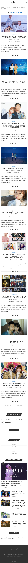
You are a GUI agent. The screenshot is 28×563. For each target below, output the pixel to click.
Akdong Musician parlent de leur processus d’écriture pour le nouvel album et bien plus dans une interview (14, 126)
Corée (14, 444)
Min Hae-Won (9, 85)
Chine (14, 449)
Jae (10, 216)
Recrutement (10, 556)
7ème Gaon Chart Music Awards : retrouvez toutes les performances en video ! (14, 256)
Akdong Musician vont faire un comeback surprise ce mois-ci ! (14, 384)
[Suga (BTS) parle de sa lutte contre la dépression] (5, 515)
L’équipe (15, 554)
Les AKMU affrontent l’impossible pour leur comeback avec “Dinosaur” (14, 341)
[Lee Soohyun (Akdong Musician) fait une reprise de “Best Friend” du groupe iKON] (14, 198)
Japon (14, 446)
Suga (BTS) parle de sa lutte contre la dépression (18, 513)
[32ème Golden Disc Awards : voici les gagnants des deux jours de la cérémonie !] (14, 283)
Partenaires (21, 554)
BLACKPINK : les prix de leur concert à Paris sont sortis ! (18, 493)
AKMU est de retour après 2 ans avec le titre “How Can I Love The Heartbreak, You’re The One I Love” (14, 81)
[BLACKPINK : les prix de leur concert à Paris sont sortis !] (5, 494)
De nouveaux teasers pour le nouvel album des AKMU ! (14, 169)
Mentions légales (8, 554)
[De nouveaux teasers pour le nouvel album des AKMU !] (14, 155)
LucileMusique (10, 259)
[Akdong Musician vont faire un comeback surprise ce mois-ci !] (14, 370)
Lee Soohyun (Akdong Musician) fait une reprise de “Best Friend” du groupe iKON (14, 212)
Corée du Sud (14, 34)
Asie (13, 451)
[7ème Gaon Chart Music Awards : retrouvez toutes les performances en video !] (14, 241)
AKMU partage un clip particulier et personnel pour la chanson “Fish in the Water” (14, 38)
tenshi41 (10, 387)
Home (2, 7)
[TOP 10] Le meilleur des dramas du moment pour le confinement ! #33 (18, 523)
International (14, 453)
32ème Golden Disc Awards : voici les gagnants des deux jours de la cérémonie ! (14, 298)
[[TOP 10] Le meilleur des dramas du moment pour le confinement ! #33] (5, 524)
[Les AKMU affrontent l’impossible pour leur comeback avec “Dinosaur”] (14, 327)
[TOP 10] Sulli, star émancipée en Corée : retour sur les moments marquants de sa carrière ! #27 (11, 483)
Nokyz (10, 41)
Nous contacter (18, 556)
